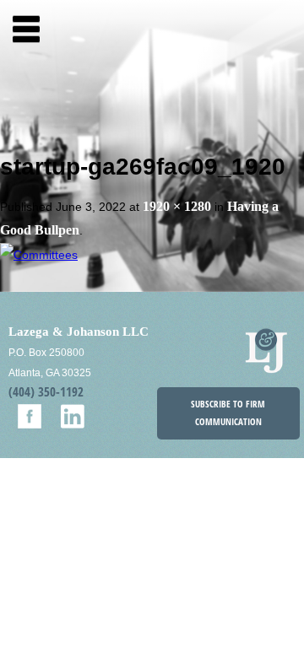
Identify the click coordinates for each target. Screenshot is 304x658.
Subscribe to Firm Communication (228, 413)
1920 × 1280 (177, 206)
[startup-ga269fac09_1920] (39, 254)
